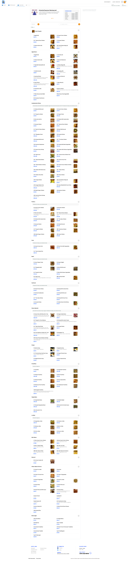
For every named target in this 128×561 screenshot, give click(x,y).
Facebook (60, 548)
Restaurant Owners (43, 548)
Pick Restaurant (12, 5)
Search (4, 5)
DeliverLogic (97, 558)
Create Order (20, 5)
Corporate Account (34, 549)
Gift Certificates (33, 551)
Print (53, 18)
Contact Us (42, 549)
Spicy (33, 27)
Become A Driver (33, 552)
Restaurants (33, 548)
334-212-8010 (84, 553)
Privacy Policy (38, 558)
